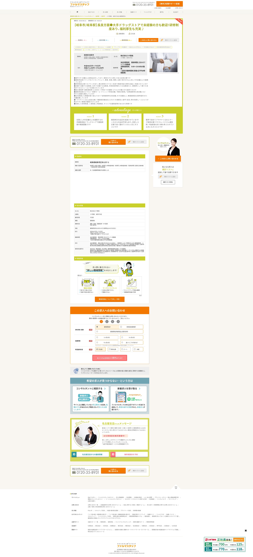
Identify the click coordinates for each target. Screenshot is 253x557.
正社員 (100, 349)
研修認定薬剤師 (131, 327)
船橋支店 (113, 526)
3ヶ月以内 (132, 337)
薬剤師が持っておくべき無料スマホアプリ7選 (165, 516)
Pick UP (90, 510)
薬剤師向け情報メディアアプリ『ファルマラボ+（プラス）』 (104, 518)
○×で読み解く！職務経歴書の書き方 (119, 514)
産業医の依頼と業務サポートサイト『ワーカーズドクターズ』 (132, 530)
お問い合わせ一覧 (93, 505)
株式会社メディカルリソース (96, 531)
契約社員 (113, 349)
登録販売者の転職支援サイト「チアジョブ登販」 (165, 530)
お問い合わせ (179, 8)
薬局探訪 (147, 516)
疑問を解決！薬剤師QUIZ (120, 516)
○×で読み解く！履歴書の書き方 (97, 514)
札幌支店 (90, 526)
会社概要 (168, 8)
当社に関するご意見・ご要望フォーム (134, 505)
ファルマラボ (160, 514)
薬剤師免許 (107, 327)
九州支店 (174, 526)
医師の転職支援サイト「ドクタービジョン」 (100, 530)
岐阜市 (103, 16)
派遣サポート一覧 (93, 522)
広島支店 (166, 526)
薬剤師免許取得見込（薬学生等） (119, 331)
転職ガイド (151, 514)
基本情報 (102, 40)
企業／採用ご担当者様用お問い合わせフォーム (101, 507)
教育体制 (103, 522)
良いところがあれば (131, 342)
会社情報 (129, 497)
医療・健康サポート (138, 522)
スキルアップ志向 (100, 510)
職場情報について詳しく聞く (110, 299)
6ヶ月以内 (107, 342)
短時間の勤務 (137, 510)
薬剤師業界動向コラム (135, 516)
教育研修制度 (150, 522)
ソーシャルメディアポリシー (114, 499)
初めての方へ (92, 497)
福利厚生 (110, 522)
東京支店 (120, 526)
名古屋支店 (136, 526)
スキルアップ (92, 516)
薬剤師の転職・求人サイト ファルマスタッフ (82, 16)
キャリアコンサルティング (123, 522)
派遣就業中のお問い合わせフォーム (111, 505)
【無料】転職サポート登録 (170, 3)
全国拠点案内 (138, 497)
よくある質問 (148, 497)
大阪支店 (151, 526)
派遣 (138, 349)
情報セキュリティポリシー (95, 499)
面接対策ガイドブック (138, 514)
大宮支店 (105, 526)
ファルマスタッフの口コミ (106, 497)
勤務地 (80, 40)
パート (125, 349)
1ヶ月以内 (107, 337)
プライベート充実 (126, 510)
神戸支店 (159, 526)
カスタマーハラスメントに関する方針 (136, 499)
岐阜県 (97, 16)
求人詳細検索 (120, 497)
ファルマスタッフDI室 (104, 516)
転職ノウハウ (170, 514)
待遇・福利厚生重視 (112, 510)
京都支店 (144, 526)
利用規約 (151, 499)
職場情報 (125, 40)
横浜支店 (128, 526)
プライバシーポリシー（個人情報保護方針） (167, 497)
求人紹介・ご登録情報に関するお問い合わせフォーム (162, 505)
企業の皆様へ (158, 8)
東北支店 (98, 526)
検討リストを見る (168, 182)
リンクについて (161, 499)
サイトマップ (172, 499)
